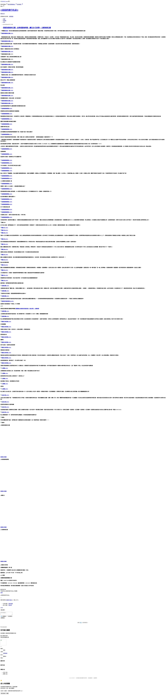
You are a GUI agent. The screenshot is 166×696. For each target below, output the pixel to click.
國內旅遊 (11, 603)
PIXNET (73, 677)
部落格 (4, 20)
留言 (11, 600)
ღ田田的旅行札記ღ (9, 10)
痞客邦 (7, 600)
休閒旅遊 (11, 16)
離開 (7, 693)
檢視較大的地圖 (3, 456)
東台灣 (10, 605)
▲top (2, 607)
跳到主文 (3, 13)
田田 (2, 592)
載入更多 (2, 609)
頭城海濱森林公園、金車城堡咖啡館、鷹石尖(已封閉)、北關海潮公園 (27, 27)
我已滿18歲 (3, 693)
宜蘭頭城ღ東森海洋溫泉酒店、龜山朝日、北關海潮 (27, 308)
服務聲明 (95, 677)
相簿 (4, 19)
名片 (4, 22)
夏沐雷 (6, 30)
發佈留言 (2, 617)
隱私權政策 (90, 677)
